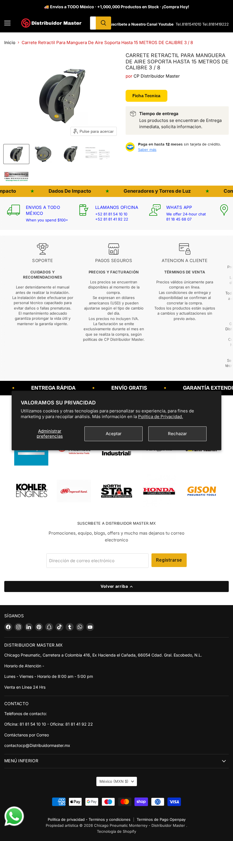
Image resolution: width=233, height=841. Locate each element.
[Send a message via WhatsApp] (14, 816)
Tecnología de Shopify (116, 831)
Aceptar (114, 433)
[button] (16, 154)
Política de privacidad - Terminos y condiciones (89, 819)
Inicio (9, 42)
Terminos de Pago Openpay (161, 819)
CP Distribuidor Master (157, 76)
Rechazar (177, 433)
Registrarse (169, 560)
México (113, 781)
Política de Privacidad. (160, 416)
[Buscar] (103, 23)
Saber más (147, 149)
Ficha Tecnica (146, 95)
